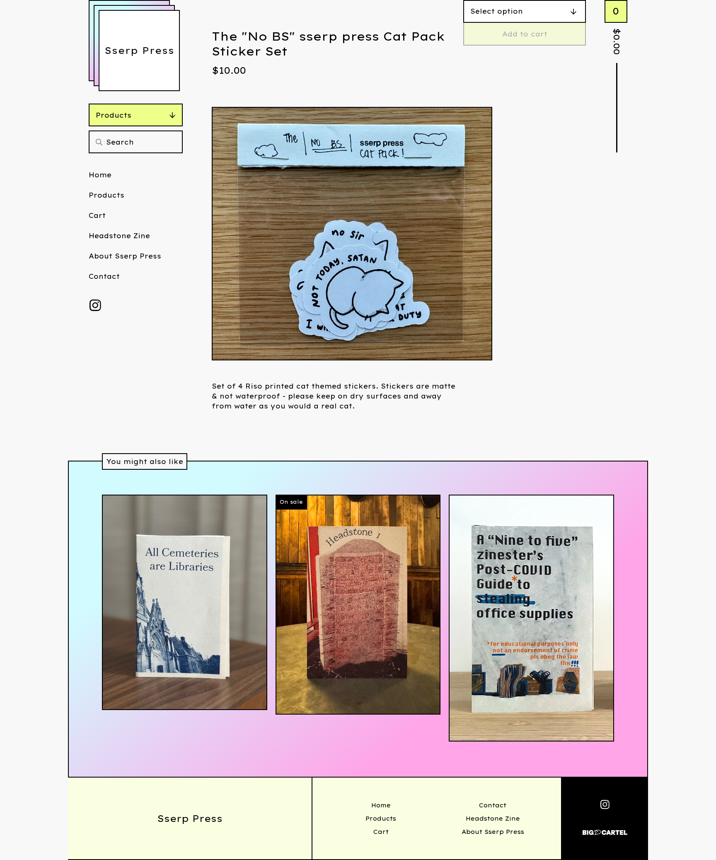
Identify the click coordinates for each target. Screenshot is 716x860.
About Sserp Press (125, 256)
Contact (104, 276)
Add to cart (524, 34)
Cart (97, 215)
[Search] (99, 141)
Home (100, 175)
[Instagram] (95, 305)
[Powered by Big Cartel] (605, 828)
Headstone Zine (119, 236)
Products (113, 115)
